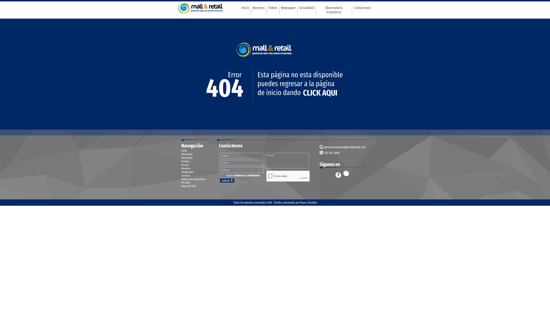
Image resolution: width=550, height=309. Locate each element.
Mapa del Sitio (188, 186)
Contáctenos (362, 8)
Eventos (185, 161)
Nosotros (259, 8)
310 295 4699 (331, 153)
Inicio (245, 8)
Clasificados (187, 172)
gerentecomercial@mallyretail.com (345, 147)
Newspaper (288, 8)
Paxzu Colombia (308, 202)
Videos (272, 8)
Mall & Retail (201, 8)
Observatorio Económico (334, 10)
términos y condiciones (247, 175)
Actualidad (306, 8)
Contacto (185, 175)
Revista (185, 165)
